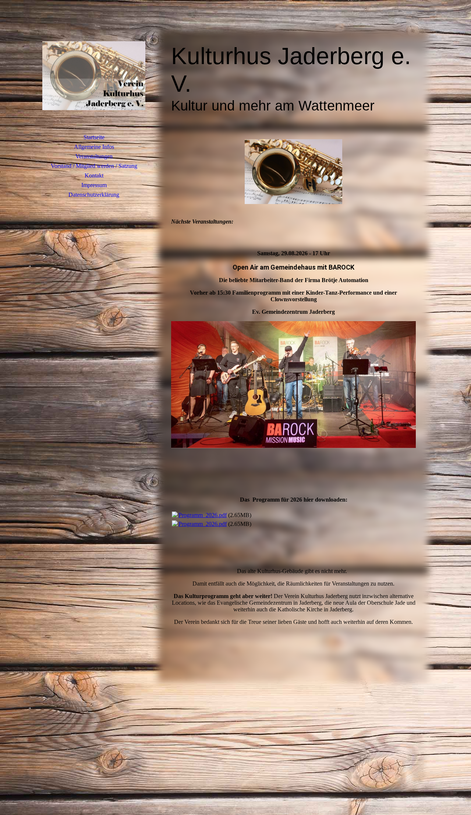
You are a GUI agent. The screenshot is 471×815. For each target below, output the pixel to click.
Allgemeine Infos (94, 147)
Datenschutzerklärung (93, 195)
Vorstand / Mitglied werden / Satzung (94, 166)
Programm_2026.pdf (202, 515)
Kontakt (94, 175)
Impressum (94, 185)
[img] (93, 75)
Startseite (94, 137)
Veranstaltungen (94, 156)
